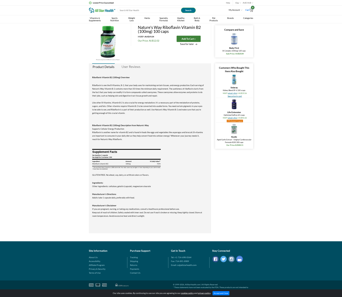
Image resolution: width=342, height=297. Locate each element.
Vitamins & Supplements (95, 19)
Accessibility (94, 261)
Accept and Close (221, 293)
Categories (248, 18)
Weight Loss (131, 19)
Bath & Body (197, 19)
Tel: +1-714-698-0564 (181, 257)
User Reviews (131, 67)
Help (228, 3)
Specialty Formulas (163, 19)
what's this (232, 93)
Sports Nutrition (114, 19)
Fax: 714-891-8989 (180, 261)
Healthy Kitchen (180, 19)
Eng (237, 3)
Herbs (147, 18)
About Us (93, 257)
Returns (133, 265)
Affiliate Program (97, 265)
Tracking (134, 257)
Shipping (134, 261)
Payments (134, 269)
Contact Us (135, 272)
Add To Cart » (189, 38)
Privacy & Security (97, 269)
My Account (234, 10)
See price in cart (235, 96)
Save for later (187, 44)
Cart (249, 10)
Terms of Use (95, 272)
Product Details (103, 67)
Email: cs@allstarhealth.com (184, 265)
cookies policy (187, 293)
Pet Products (213, 19)
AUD (247, 3)
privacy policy (204, 293)
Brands (230, 18)
